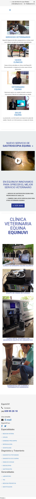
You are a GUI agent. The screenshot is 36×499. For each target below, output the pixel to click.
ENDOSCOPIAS (6, 465)
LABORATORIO (6, 476)
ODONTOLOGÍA (6, 448)
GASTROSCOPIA (7, 469)
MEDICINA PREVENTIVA (9, 483)
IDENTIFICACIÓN (7, 487)
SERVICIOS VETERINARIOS (18, 37)
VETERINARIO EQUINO (18, 88)
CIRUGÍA (5, 437)
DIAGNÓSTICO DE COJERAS (10, 458)
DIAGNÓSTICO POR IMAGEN (10, 455)
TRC (3, 480)
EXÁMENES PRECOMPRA (9, 441)
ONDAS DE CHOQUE (8, 462)
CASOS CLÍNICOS (18, 61)
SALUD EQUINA (18, 114)
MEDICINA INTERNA (8, 433)
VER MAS (18, 205)
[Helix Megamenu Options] (10, 10)
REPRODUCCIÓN (7, 444)
